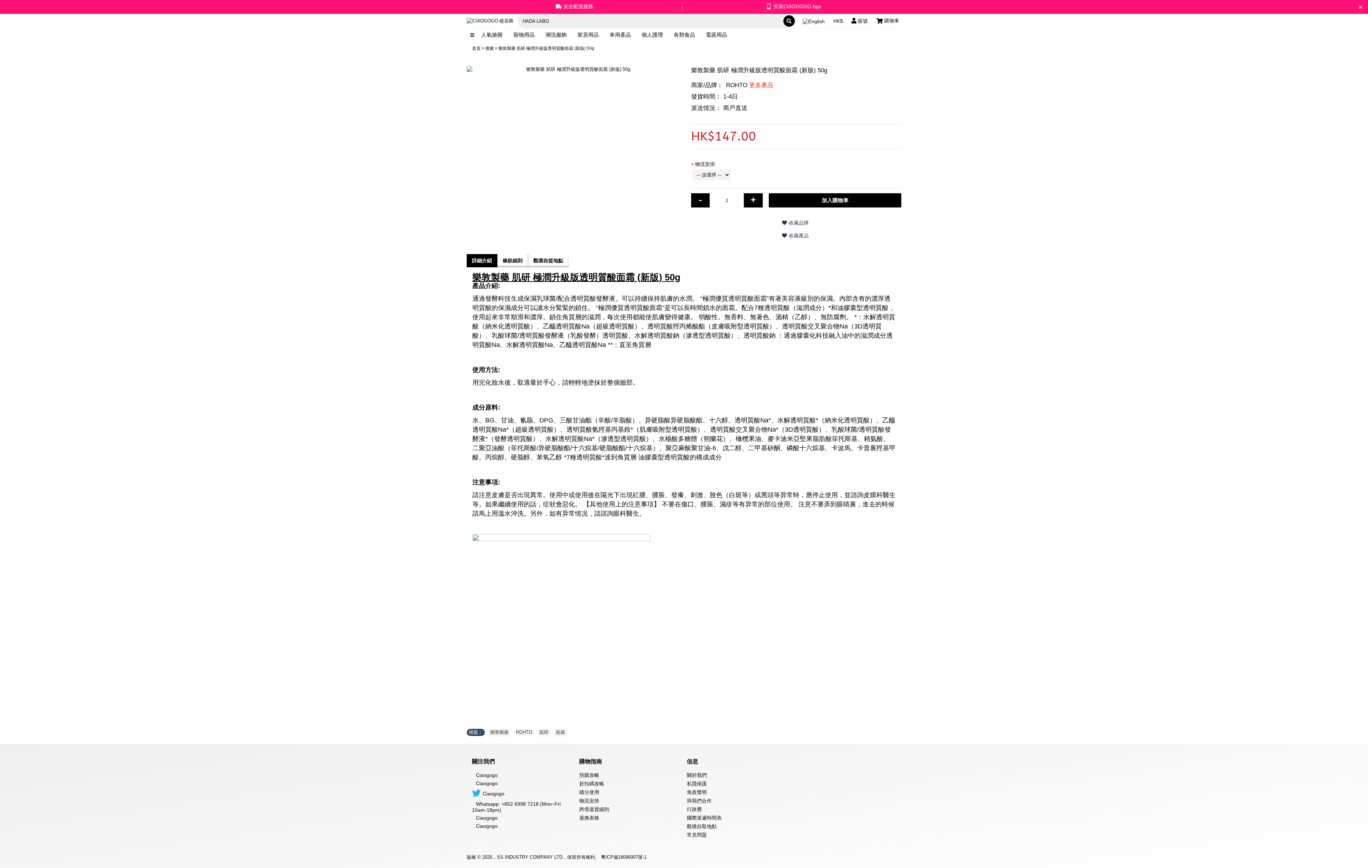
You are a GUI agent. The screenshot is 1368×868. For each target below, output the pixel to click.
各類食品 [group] (684, 35)
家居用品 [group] (588, 35)
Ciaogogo (487, 783)
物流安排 (589, 801)
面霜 (560, 732)
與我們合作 (699, 801)
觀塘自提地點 (548, 260)
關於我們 (697, 775)
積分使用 (589, 792)
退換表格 (589, 818)
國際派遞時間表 (704, 818)
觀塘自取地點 (702, 826)
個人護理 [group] (652, 35)
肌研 (544, 732)
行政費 (694, 809)
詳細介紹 (482, 260)
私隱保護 (697, 784)
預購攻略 (589, 775)
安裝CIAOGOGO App (797, 6)
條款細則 (513, 260)
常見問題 (697, 835)
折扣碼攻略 (591, 784)
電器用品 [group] (716, 35)
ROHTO (749, 85)
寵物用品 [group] (524, 35)
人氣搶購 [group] (492, 35)
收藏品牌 (799, 223)
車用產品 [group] (620, 35)
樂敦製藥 (499, 732)
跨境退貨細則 (594, 809)
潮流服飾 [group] (556, 35)
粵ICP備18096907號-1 (624, 857)
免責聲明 (697, 792)
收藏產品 (799, 235)
